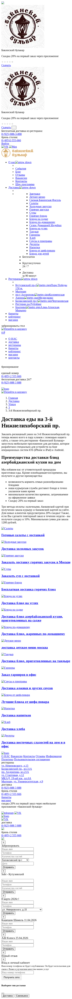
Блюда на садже (38, 218)
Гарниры (34, 234)
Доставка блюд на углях (19, 603)
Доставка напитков (16, 715)
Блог (18, 171)
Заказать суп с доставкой (20, 576)
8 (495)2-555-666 (11, 140)
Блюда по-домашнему (42, 222)
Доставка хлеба (13, 729)
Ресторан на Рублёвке (28, 304)
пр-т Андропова (39, 294)
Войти (5, 143)
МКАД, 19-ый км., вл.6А (16, 778)
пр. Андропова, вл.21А (15, 771)
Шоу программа (24, 184)
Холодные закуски (40, 206)
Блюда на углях (38, 228)
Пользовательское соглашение (32, 759)
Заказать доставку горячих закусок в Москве (35, 562)
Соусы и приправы (40, 241)
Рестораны (14, 278)
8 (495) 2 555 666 (11, 376)
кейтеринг (14, 316)
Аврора (34, 297)
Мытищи (20, 291)
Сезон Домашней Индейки (45, 225)
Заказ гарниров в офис (18, 674)
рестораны (14, 345)
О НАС (12, 338)
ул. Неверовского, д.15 (14, 765)
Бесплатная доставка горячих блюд (28, 589)
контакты (14, 357)
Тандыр (34, 231)
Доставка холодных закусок (22, 549)
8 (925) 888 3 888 (11, 382)
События (20, 168)
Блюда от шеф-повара (42, 250)
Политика (7, 759)
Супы (32, 212)
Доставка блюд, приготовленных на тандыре (35, 661)
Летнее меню (37, 196)
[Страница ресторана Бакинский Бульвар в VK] (4, 146)
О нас (11, 162)
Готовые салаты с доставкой (23, 535)
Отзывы (20, 174)
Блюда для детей (39, 253)
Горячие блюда (38, 215)
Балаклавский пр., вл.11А (16, 768)
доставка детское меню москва (24, 647)
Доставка (13, 187)
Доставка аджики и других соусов (27, 688)
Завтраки (34, 193)
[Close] (2, 993)
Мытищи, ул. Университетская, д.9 (22, 781)
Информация (54, 756)
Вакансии (21, 178)
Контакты (21, 181)
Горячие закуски (39, 209)
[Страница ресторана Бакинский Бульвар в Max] (13, 146)
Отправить (8, 892)
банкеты (13, 313)
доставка (13, 341)
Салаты (33, 203)
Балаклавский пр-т (41, 300)
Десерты (34, 244)
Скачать (6, 65)
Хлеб (32, 237)
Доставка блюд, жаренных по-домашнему (33, 634)
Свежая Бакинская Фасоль (45, 200)
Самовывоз (22, 995)
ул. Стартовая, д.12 (12, 775)
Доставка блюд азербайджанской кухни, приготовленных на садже (32, 618)
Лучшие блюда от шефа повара (25, 702)
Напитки (34, 247)
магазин (13, 319)
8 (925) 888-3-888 (11, 134)
